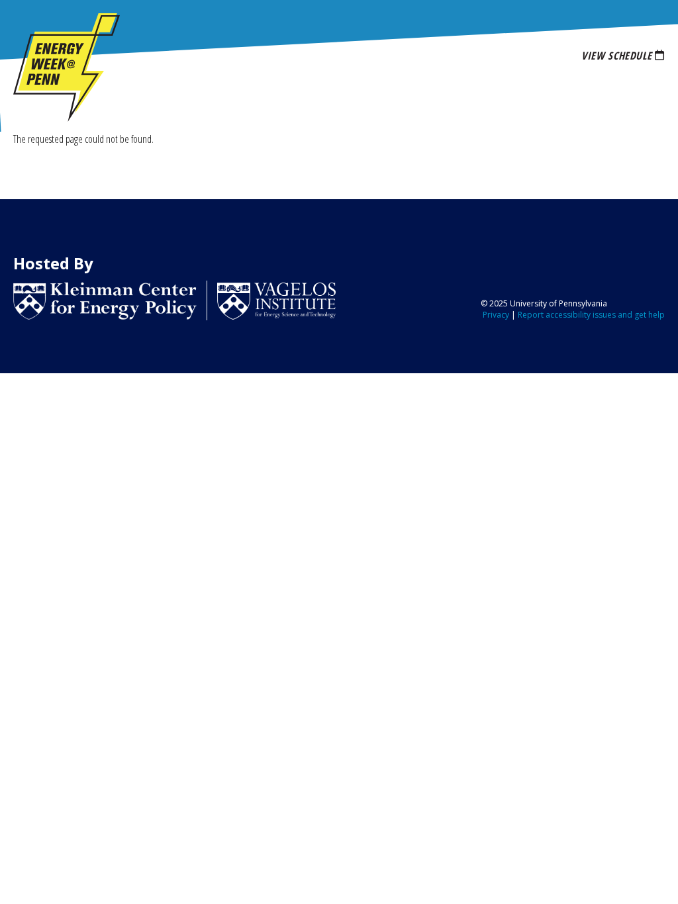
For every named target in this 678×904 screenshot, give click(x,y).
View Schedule (616, 55)
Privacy (496, 314)
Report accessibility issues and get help (591, 314)
